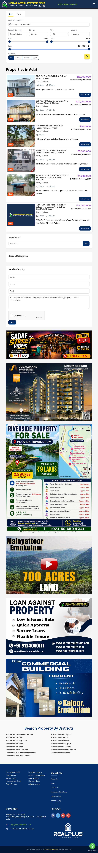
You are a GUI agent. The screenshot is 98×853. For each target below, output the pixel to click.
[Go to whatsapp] (92, 846)
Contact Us (55, 788)
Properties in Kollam (14, 746)
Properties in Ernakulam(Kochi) (19, 734)
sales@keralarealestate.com (20, 825)
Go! (86, 243)
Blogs (53, 783)
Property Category (15, 30)
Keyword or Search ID (16, 20)
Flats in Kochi (11, 775)
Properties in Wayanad (60, 753)
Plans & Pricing (33, 778)
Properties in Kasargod (61, 743)
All (11, 57)
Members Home (34, 781)
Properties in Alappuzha (16, 740)
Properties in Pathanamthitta (63, 749)
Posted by (12, 54)
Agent (35, 57)
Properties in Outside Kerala (18, 756)
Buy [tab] (11, 14)
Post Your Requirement (36, 775)
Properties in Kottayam (61, 734)
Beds (10, 38)
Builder (26, 57)
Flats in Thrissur (11, 784)
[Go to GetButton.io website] (92, 850)
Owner (18, 57)
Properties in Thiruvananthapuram (21, 753)
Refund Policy (56, 801)
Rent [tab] (19, 14)
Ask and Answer (34, 784)
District (32, 30)
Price (10, 46)
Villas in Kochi (11, 778)
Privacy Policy (56, 796)
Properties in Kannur (15, 743)
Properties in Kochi (13, 772)
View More (85, 95)
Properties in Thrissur (60, 737)
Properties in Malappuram (17, 749)
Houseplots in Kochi (13, 781)
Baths (52, 38)
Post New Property (35, 772)
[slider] (9, 41)
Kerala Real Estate (51, 849)
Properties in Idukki (14, 737)
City (51, 30)
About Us (54, 779)
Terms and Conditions (59, 792)
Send (12, 322)
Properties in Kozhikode (61, 746)
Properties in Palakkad (60, 740)
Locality (74, 30)
